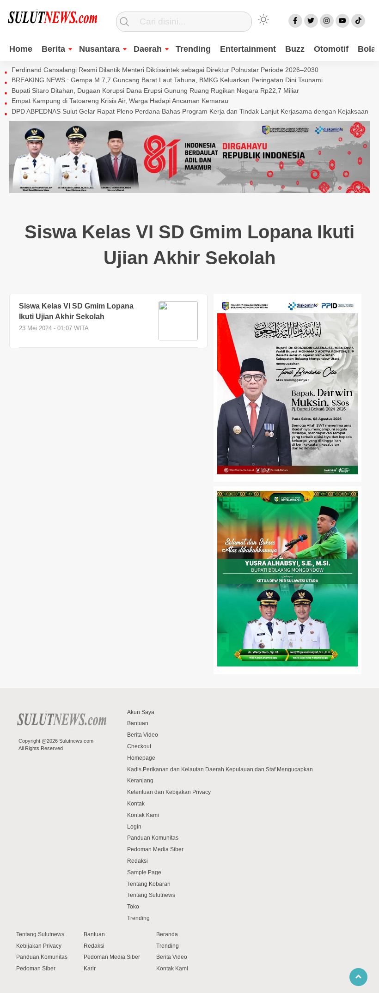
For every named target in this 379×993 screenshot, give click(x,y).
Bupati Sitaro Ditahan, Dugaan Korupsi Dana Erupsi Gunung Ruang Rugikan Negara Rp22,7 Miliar (155, 90)
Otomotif (331, 49)
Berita (53, 49)
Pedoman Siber (35, 968)
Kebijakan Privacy (38, 946)
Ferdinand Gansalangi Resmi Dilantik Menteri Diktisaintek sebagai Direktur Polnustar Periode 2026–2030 (165, 69)
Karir (90, 968)
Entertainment (248, 49)
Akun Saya (140, 712)
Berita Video (142, 735)
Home (20, 49)
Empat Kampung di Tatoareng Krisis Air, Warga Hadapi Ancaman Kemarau (120, 100)
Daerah (148, 49)
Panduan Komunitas (152, 838)
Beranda (167, 934)
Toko (133, 906)
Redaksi (137, 861)
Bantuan (137, 723)
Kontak (136, 803)
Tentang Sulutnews (151, 895)
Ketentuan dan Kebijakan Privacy (169, 792)
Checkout (139, 746)
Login (134, 826)
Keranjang (140, 780)
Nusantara (99, 49)
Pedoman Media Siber (155, 849)
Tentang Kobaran (149, 884)
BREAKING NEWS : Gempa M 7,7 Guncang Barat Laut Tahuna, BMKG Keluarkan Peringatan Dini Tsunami (167, 80)
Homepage (141, 758)
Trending (193, 49)
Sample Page (144, 872)
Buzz (295, 49)
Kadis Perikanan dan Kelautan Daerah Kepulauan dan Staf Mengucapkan (220, 769)
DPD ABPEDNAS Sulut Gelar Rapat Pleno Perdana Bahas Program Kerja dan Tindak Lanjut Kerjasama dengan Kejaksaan (190, 111)
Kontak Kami (143, 815)
